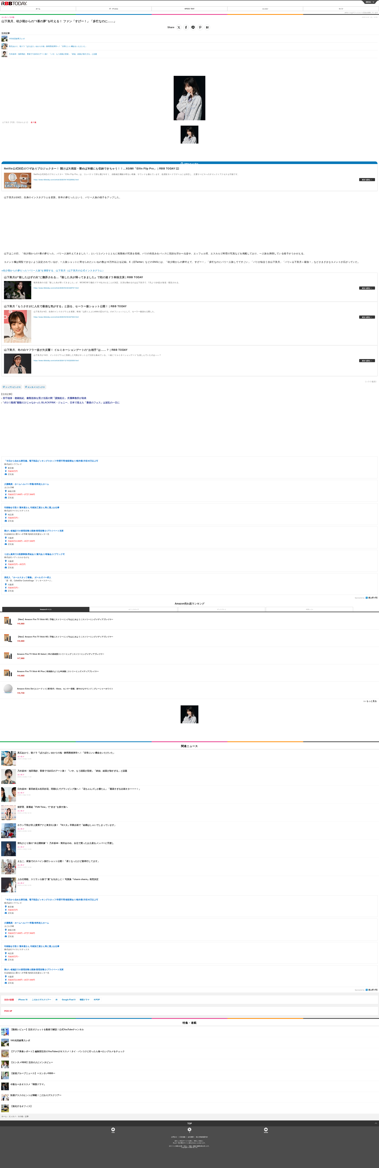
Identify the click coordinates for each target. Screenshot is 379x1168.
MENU (368, 2)
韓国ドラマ (84, 999)
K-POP (97, 999)
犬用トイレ (309, 609)
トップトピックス (13, 387)
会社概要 (191, 1137)
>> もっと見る (370, 700)
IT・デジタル (113, 8)
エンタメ (265, 8)
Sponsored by (359, 598)
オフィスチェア (134, 609)
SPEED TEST (189, 8)
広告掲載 (182, 1137)
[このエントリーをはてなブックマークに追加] (207, 27)
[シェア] (186, 27)
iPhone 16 (22, 999)
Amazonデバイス (46, 609)
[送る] (193, 27)
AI (56, 999)
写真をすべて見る (191, 164)
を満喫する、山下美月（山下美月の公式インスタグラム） (73, 270)
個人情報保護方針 (202, 1137)
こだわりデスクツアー (41, 999)
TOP (189, 1123)
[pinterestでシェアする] (200, 27)
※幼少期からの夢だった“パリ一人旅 (20, 270)
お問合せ (174, 1137)
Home (113, 1132)
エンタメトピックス (36, 387)
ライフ (341, 8)
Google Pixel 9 (68, 999)
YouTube (266, 1132)
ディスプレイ (221, 609)
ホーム (38, 8)
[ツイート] (179, 27)
